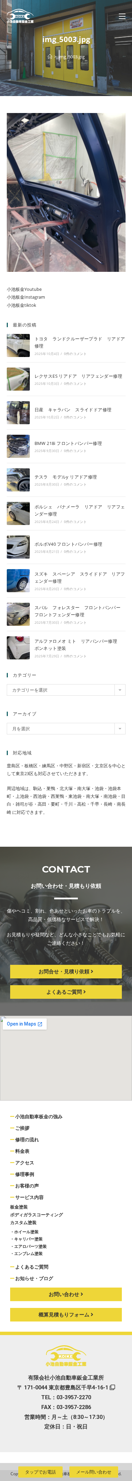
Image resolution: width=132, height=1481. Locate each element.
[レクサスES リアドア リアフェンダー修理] (18, 379)
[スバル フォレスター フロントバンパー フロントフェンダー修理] (18, 614)
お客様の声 (26, 1185)
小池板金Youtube (24, 289)
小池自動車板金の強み (38, 1116)
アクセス (24, 1162)
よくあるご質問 (31, 1267)
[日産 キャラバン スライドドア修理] (18, 412)
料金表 (21, 1151)
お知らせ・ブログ (33, 1278)
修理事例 (24, 1174)
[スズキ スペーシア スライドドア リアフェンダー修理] (18, 580)
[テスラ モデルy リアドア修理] (18, 479)
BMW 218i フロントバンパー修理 (68, 443)
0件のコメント (75, 353)
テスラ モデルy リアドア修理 (66, 477)
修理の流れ (26, 1139)
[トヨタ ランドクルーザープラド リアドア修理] (18, 345)
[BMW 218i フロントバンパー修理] (18, 446)
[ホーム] (50, 57)
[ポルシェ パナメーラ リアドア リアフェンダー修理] (18, 513)
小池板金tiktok (21, 305)
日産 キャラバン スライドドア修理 (73, 410)
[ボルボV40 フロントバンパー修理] (18, 547)
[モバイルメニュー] (122, 16)
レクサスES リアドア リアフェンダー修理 (78, 376)
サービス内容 (29, 1197)
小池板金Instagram (26, 297)
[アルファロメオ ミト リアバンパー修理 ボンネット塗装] (18, 647)
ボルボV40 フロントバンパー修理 (69, 544)
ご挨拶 (21, 1128)
